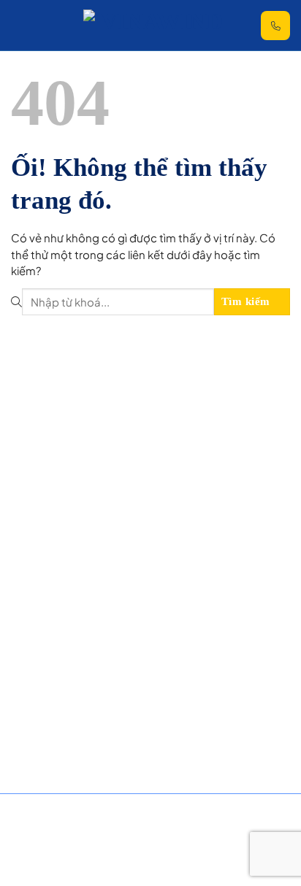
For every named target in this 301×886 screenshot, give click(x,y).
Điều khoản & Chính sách (57, 833)
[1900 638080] (275, 25)
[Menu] (22, 25)
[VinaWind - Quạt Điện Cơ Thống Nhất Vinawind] (156, 25)
